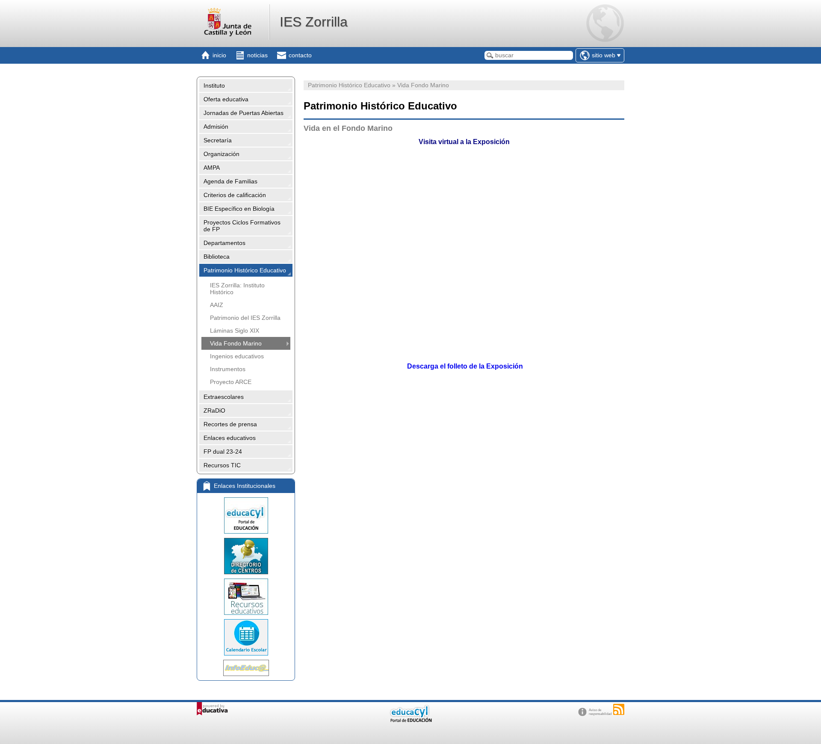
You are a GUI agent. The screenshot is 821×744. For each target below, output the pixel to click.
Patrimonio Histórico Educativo (245, 270)
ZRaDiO (214, 410)
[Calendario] (246, 637)
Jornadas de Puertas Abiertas (244, 112)
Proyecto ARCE (230, 381)
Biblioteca (217, 256)
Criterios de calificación (235, 195)
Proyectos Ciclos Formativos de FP (242, 226)
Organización (221, 154)
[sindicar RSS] (618, 709)
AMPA (212, 167)
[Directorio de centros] (246, 556)
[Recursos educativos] (246, 597)
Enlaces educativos (230, 437)
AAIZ (216, 304)
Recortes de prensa (230, 424)
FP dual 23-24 (223, 451)
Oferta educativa (226, 99)
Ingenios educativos (237, 356)
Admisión (216, 126)
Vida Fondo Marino (236, 343)
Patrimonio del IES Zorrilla (245, 317)
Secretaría (218, 140)
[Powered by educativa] (212, 708)
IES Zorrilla (314, 22)
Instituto (214, 85)
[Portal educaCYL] (246, 515)
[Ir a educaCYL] (410, 720)
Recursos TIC (222, 465)
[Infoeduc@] (246, 668)
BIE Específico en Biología (239, 208)
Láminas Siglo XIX (234, 330)
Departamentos (224, 242)
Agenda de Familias (230, 181)
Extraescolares (224, 396)
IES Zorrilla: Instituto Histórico (237, 288)
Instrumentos (227, 369)
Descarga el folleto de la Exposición (464, 366)
